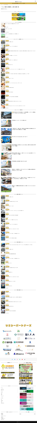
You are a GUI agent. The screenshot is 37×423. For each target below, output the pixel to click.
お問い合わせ (2, 419)
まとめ (2, 392)
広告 (1, 401)
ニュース (2, 388)
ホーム (2, 387)
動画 (1, 394)
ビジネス (2, 398)
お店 (1, 393)
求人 (1, 399)
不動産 (2, 400)
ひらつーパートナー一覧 (4, 370)
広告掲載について (3, 418)
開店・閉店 (2, 389)
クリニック (2, 395)
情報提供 (2, 413)
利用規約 (2, 414)
